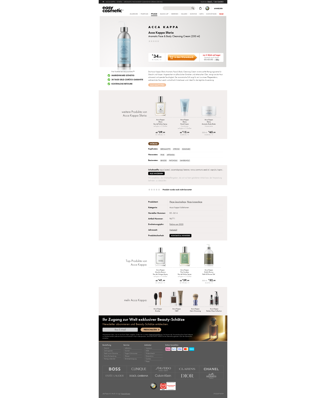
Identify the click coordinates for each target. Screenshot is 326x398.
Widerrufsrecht (150, 353)
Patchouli (173, 161)
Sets (201, 14)
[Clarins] (187, 369)
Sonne (193, 14)
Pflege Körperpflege (194, 202)
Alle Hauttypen (157, 85)
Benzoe (163, 161)
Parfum (144, 14)
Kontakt (127, 351)
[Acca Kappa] (163, 27)
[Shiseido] (163, 369)
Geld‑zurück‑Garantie (111, 353)
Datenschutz (149, 356)
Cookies (148, 359)
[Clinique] (139, 369)
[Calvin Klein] (163, 375)
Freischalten (150, 329)
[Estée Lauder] (115, 375)
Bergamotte (165, 149)
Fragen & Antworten (131, 353)
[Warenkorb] (200, 8)
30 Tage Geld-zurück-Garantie (127, 79)
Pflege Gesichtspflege (177, 202)
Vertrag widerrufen (109, 359)
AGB (147, 351)
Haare (184, 14)
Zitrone (176, 149)
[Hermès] (211, 375)
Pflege (154, 14)
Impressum (149, 348)
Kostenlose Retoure (121, 84)
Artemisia (170, 155)
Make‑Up (164, 14)
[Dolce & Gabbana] (139, 375)
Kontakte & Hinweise (180, 235)
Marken (134, 14)
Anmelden (218, 9)
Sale (221, 14)
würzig (153, 144)
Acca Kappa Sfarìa (161, 33)
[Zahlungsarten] (194, 348)
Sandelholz (185, 161)
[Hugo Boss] (115, 369)
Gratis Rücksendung (110, 356)
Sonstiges (211, 14)
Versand (106, 348)
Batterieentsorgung (131, 359)
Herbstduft (173, 230)
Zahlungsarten (108, 351)
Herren (174, 14)
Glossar (127, 356)
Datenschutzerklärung (155, 334)
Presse (147, 361)
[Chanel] (211, 369)
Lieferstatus (128, 348)
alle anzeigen (156, 173)
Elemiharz (186, 149)
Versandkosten (125, 394)
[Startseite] (103, 2)
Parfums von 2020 (176, 224)
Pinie (162, 155)
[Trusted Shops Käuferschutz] (207, 8)
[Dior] (187, 375)
